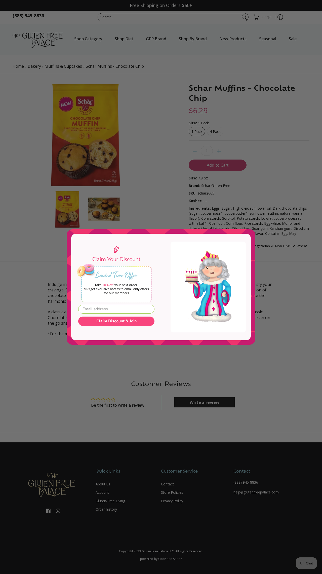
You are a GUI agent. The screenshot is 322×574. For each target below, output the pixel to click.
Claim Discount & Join (116, 321)
